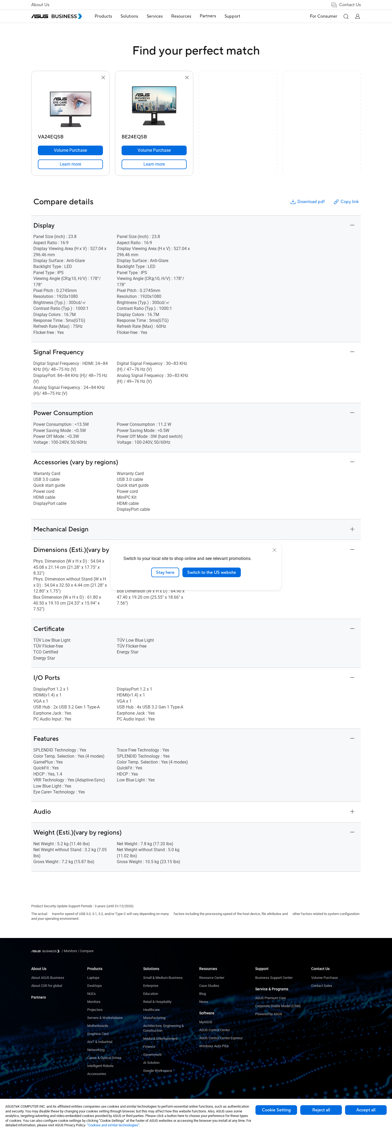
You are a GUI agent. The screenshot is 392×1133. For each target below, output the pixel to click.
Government (152, 1055)
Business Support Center (274, 978)
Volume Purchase (324, 978)
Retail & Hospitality (157, 1002)
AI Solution (151, 1063)
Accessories (96, 1074)
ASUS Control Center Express (221, 1038)
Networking (96, 1050)
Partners (38, 997)
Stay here (165, 572)
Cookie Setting (276, 1110)
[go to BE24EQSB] (154, 106)
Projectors (95, 1010)
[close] (274, 550)
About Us (40, 4)
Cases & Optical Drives (104, 1058)
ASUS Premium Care (270, 998)
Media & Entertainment (160, 1039)
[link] (70, 164)
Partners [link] (208, 16)
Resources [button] (181, 16)
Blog (202, 994)
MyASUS (205, 1022)
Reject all (321, 1110)
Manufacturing (154, 1018)
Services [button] (155, 16)
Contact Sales (321, 986)
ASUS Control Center (214, 1030)
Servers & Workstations (105, 1018)
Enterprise (150, 986)
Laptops (93, 978)
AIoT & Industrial (99, 1042)
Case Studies (209, 986)
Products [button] (103, 16)
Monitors (94, 1002)
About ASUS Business (47, 978)
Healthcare (151, 1010)
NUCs (91, 994)
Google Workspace (157, 1071)
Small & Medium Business (163, 978)
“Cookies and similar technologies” (113, 1125)
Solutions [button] (129, 16)
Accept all (365, 1110)
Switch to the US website (211, 572)
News (203, 1002)
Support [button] (232, 16)
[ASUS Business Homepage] (56, 16)
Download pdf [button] (311, 201)
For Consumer (323, 16)
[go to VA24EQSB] (70, 106)
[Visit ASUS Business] (46, 951)
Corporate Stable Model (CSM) (278, 1006)
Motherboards (97, 1026)
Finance (149, 1047)
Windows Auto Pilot (214, 1046)
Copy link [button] (350, 201)
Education (150, 994)
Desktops (94, 986)
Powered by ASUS (268, 1014)
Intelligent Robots (100, 1066)
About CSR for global (46, 986)
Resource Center (211, 978)
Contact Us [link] (350, 4)
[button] (346, 16)
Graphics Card (98, 1034)
